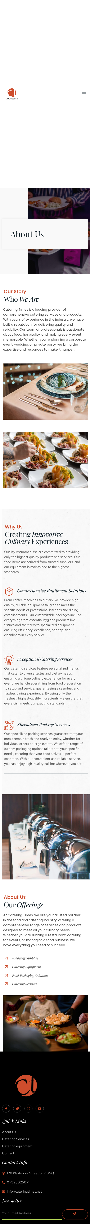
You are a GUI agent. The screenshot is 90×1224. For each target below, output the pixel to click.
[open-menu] (83, 94)
